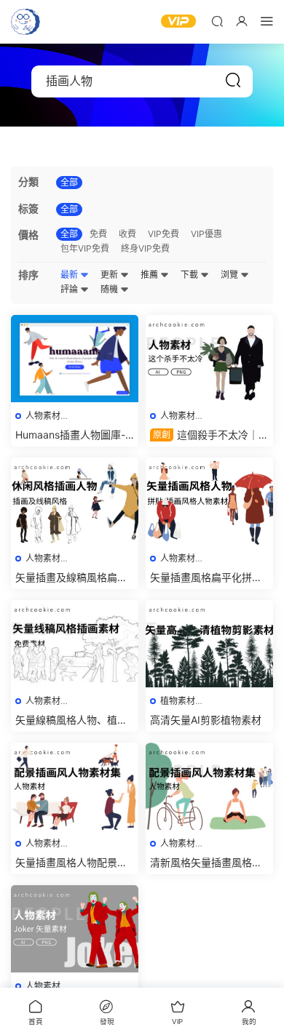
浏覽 (230, 274)
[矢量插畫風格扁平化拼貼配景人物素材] (209, 501)
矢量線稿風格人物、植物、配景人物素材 (66, 720)
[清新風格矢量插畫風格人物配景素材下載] (209, 786)
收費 (127, 233)
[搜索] (217, 21)
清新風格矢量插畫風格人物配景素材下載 (206, 863)
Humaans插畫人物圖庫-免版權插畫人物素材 (70, 435)
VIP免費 (163, 233)
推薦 (150, 274)
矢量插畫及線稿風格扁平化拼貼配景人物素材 (71, 578)
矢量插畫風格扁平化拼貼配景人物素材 (206, 578)
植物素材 (177, 700)
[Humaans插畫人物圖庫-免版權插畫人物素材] (74, 358)
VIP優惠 (206, 233)
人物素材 (42, 415)
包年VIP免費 (84, 248)
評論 (70, 289)
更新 (110, 274)
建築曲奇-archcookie (25, 22)
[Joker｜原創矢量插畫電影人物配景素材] (74, 928)
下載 (190, 274)
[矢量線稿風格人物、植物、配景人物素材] (74, 643)
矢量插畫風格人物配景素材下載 (71, 863)
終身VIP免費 (145, 248)
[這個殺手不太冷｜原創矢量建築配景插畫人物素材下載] (209, 358)
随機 (110, 289)
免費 (98, 233)
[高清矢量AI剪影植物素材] (209, 643)
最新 (70, 274)
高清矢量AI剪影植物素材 (205, 720)
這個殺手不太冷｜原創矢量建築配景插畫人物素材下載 (209, 435)
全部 (69, 182)
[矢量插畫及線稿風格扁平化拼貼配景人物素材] (74, 501)
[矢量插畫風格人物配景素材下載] (74, 786)
